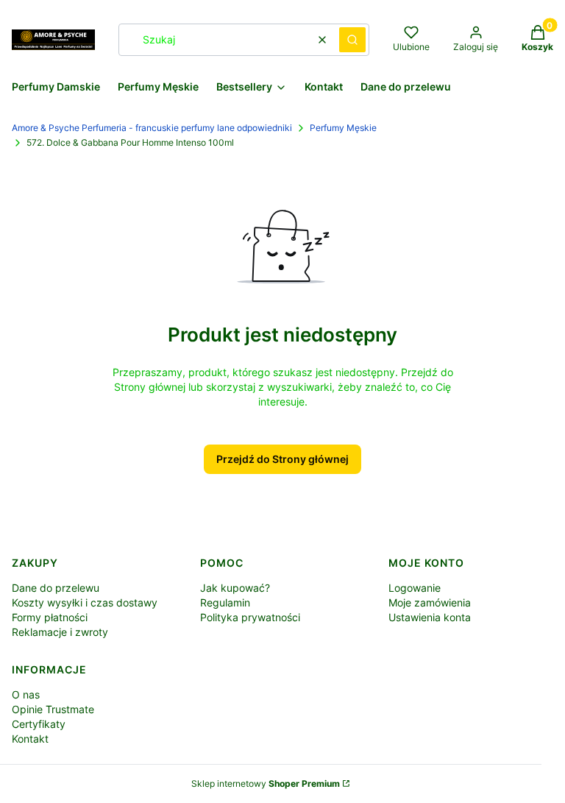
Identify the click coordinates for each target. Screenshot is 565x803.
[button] (352, 39)
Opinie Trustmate (53, 709)
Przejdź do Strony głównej (282, 459)
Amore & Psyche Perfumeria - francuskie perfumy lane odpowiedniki (152, 127)
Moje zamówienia (429, 602)
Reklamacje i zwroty (60, 632)
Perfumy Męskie (343, 127)
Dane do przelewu (55, 587)
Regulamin (225, 602)
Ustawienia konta (429, 617)
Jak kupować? (235, 587)
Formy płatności (50, 617)
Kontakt (30, 738)
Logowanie (414, 587)
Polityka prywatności (250, 617)
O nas (26, 694)
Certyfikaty (38, 724)
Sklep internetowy (265, 783)
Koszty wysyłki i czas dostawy (84, 602)
